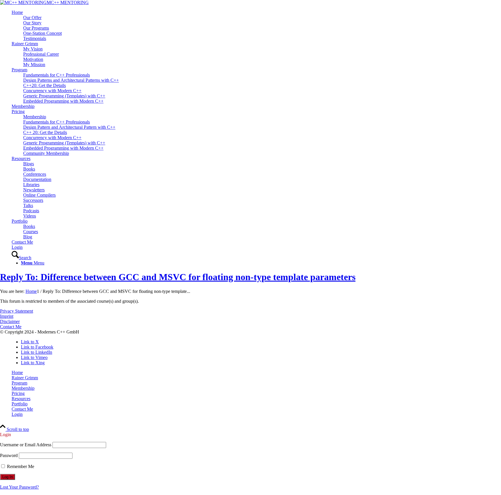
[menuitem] (256, 25)
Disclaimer (10, 321)
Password (9, 455)
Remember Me (20, 466)
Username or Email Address (25, 444)
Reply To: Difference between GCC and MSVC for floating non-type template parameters (177, 277)
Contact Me (10, 326)
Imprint (6, 316)
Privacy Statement (16, 311)
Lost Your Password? (19, 487)
